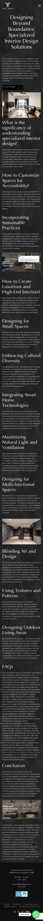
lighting (32, 419)
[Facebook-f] (15, 912)
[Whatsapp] (36, 914)
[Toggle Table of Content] (19, 87)
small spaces (27, 342)
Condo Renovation (31, 904)
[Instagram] (18, 912)
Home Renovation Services (29, 906)
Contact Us (16, 904)
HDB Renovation (10, 906)
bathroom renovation (28, 752)
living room (16, 755)
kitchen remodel (12, 752)
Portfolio (6, 904)
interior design (19, 59)
